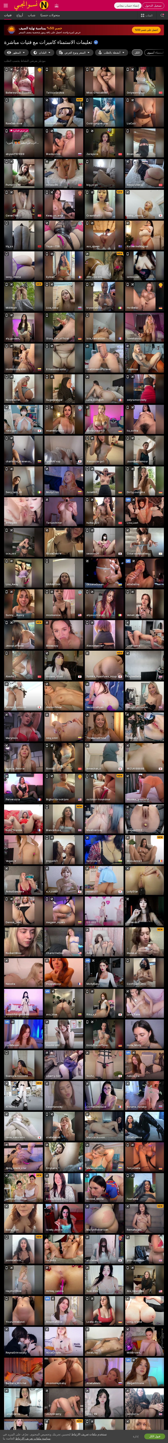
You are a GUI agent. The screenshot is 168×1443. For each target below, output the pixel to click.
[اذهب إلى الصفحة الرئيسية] (31, 5)
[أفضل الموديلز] (56, 5)
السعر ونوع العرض (75, 52)
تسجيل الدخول (153, 5)
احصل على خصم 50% (146, 30)
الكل (137, 52)
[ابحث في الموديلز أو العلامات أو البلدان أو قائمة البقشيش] (162, 15)
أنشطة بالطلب (112, 52)
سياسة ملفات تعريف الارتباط (32, 1438)
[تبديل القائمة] (5, 5)
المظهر (17, 52)
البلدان (43, 52)
